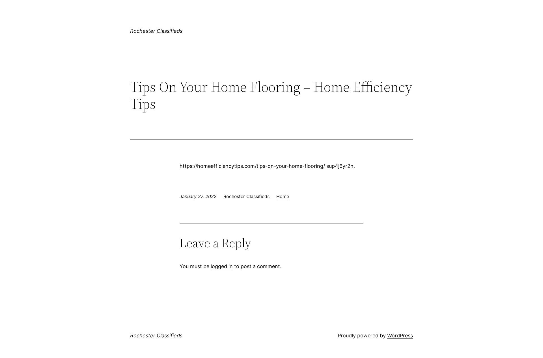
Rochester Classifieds (156, 31)
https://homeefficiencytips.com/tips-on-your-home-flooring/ (252, 166)
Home (282, 196)
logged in (222, 266)
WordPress (400, 336)
